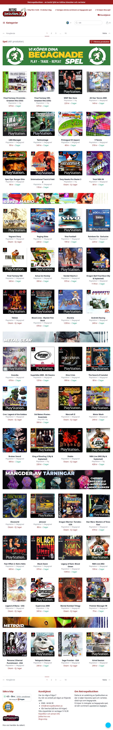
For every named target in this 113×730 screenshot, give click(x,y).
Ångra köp (43, 719)
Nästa (105, 33)
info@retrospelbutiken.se (51, 706)
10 (65, 33)
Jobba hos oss (44, 716)
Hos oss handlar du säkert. (14, 725)
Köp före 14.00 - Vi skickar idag (40, 10)
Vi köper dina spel (103, 10)
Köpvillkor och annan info (49, 714)
